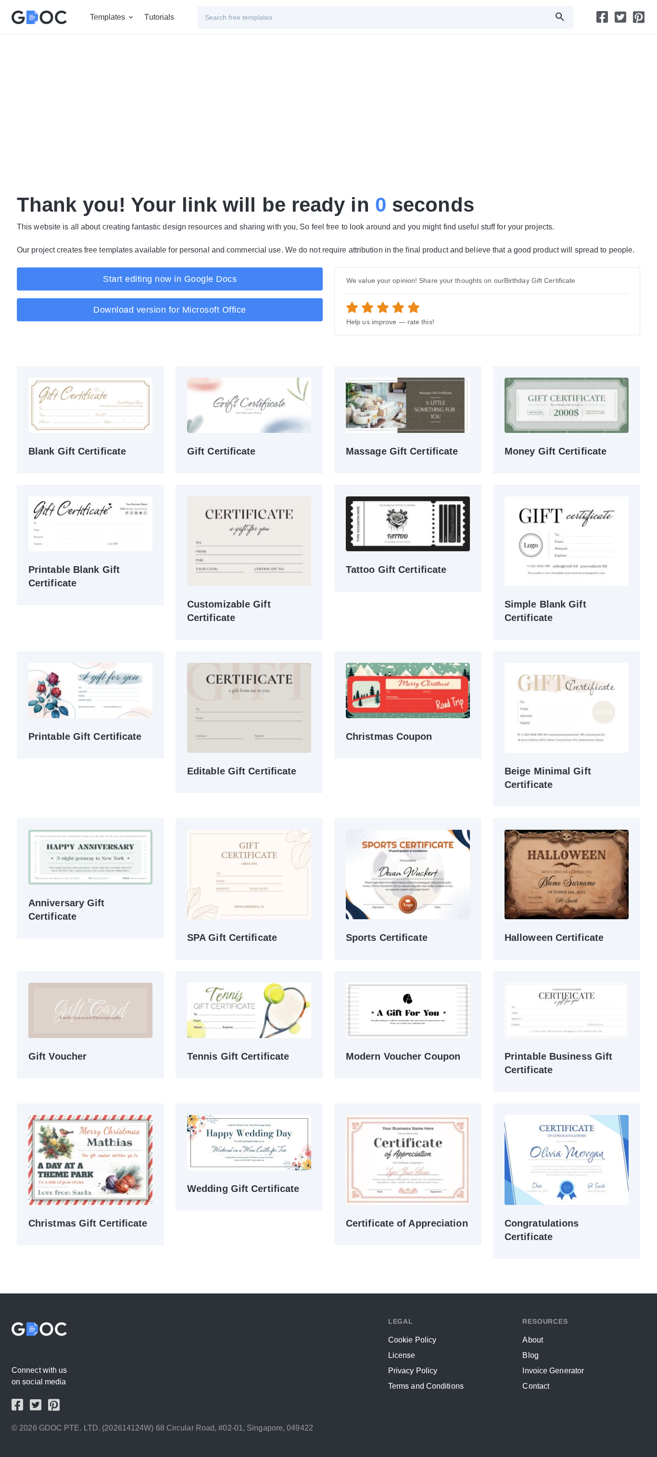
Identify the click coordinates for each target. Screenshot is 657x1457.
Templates (108, 17)
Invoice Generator (553, 1371)
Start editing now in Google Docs (170, 279)
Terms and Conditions (426, 1386)
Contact (535, 1386)
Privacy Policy (412, 1371)
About (532, 1340)
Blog (530, 1355)
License (402, 1355)
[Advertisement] (305, 113)
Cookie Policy (412, 1340)
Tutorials (159, 17)
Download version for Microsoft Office (169, 310)
